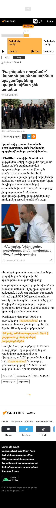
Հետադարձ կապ (10, 471)
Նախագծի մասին (10, 446)
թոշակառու (23, 381)
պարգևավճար (9, 381)
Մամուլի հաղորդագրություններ (17, 454)
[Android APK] (10, 479)
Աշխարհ (29, 421)
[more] (51, 260)
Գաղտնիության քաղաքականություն (19, 462)
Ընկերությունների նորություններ (17, 458)
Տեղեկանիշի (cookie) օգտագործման (19, 467)
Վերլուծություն (44, 421)
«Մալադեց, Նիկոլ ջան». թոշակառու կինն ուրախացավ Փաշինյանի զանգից (27, 250)
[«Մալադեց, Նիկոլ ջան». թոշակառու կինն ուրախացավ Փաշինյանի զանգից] (28, 223)
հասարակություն (23, 376)
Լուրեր (12, 44)
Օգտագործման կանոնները (15, 450)
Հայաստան (8, 376)
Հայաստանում (28, 320)
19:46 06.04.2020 (9, 95)
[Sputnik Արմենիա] (8, 22)
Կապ (32, 450)
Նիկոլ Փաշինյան (41, 376)
